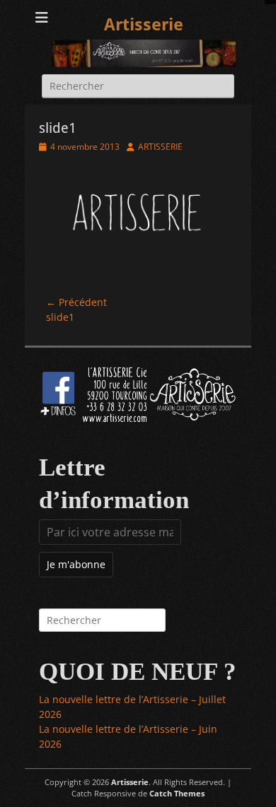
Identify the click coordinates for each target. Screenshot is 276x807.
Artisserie (143, 25)
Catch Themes (177, 793)
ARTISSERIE (160, 147)
